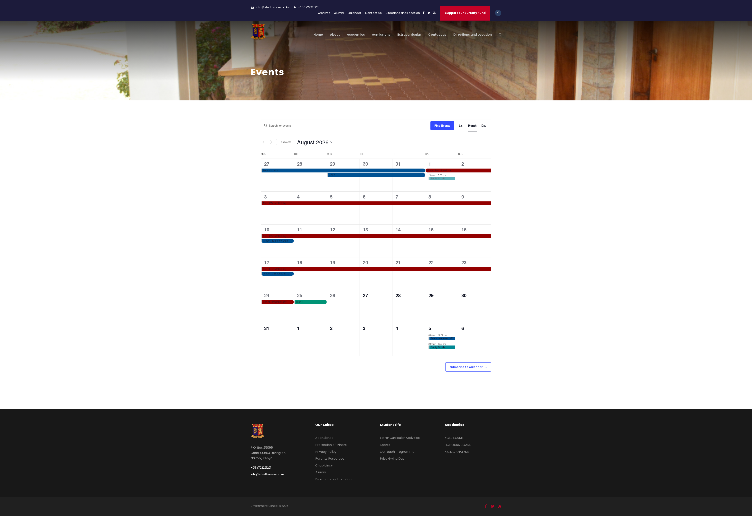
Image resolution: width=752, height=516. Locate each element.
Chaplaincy (324, 465)
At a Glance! (324, 438)
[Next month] (270, 142)
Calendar (354, 13)
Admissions (381, 34)
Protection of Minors (331, 445)
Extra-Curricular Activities (400, 438)
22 (431, 262)
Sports (385, 445)
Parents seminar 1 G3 (442, 338)
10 (266, 229)
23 (463, 262)
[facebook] (424, 13)
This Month (285, 141)
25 (299, 295)
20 (365, 262)
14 (398, 229)
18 (299, 262)
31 (398, 163)
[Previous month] (263, 142)
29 (332, 163)
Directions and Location (403, 13)
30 (365, 163)
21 (398, 262)
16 (463, 229)
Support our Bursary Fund (465, 13)
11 (299, 229)
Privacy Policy (325, 451)
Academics (356, 34)
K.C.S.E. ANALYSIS (457, 451)
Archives (324, 13)
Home (318, 34)
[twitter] (429, 13)
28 (299, 163)
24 (266, 295)
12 (332, 229)
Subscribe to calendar (466, 367)
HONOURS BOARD (458, 445)
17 (266, 262)
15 (431, 229)
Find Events (442, 125)
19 (332, 262)
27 (266, 163)
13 (365, 229)
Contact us (373, 13)
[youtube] (434, 13)
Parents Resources (329, 458)
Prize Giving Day (392, 458)
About (335, 34)
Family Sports (437, 178)
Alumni (339, 13)
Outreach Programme (397, 451)
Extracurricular (409, 34)
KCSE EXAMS (454, 438)
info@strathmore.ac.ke (267, 474)
